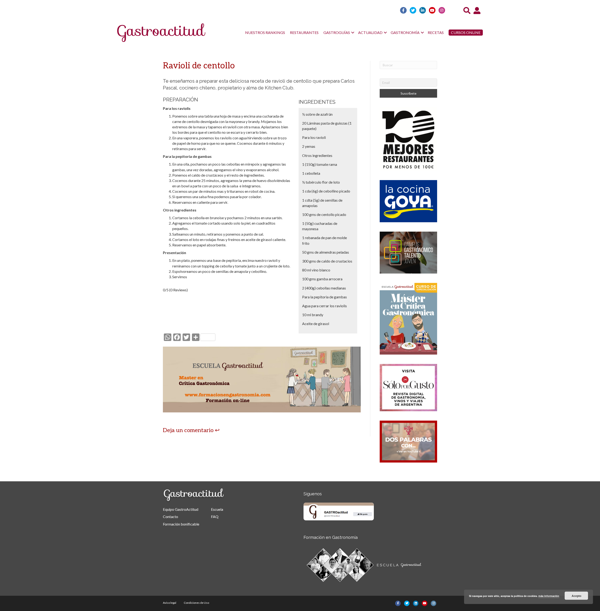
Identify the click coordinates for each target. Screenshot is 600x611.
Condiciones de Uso (196, 602)
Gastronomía (405, 32)
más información (548, 596)
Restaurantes (304, 32)
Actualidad (370, 32)
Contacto (170, 516)
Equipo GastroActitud (180, 509)
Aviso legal (169, 602)
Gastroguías (336, 32)
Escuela (217, 509)
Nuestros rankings (265, 32)
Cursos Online (465, 32)
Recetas (436, 32)
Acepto (576, 596)
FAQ (214, 516)
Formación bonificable (181, 524)
